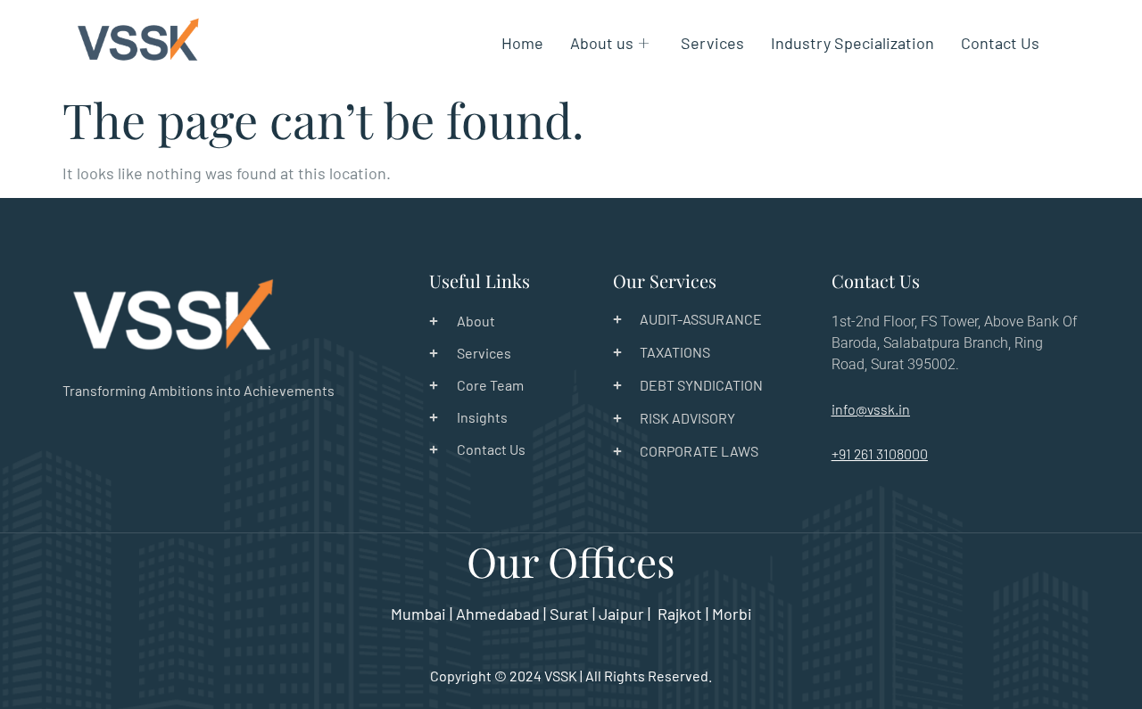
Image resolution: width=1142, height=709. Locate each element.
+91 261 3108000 (880, 453)
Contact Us (1000, 43)
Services (712, 43)
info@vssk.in (871, 408)
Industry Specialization (852, 43)
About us (601, 43)
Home (522, 43)
